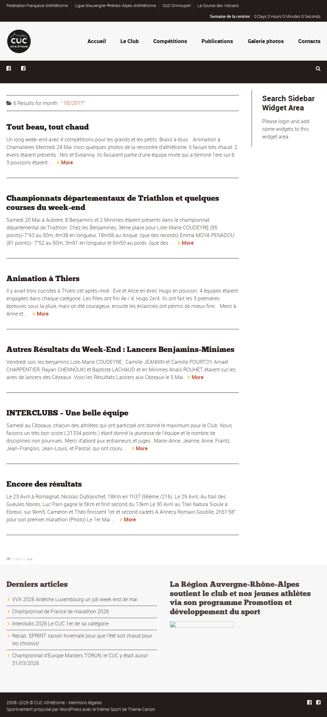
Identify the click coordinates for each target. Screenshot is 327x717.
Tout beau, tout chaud (47, 126)
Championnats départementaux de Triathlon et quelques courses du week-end (112, 202)
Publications (217, 41)
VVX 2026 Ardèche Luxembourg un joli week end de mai (75, 599)
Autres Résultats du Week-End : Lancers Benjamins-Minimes (120, 349)
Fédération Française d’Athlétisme (37, 5)
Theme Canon (141, 709)
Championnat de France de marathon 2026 (60, 611)
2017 (19, 559)
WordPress (70, 709)
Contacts (309, 41)
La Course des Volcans (218, 5)
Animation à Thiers (43, 278)
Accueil (96, 41)
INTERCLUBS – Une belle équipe (67, 412)
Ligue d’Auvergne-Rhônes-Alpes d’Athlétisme (115, 5)
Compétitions (170, 41)
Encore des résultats (44, 484)
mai (30, 559)
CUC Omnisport (177, 5)
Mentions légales (85, 702)
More (67, 162)
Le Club (129, 41)
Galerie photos (266, 41)
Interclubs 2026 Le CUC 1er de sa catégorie (60, 623)
